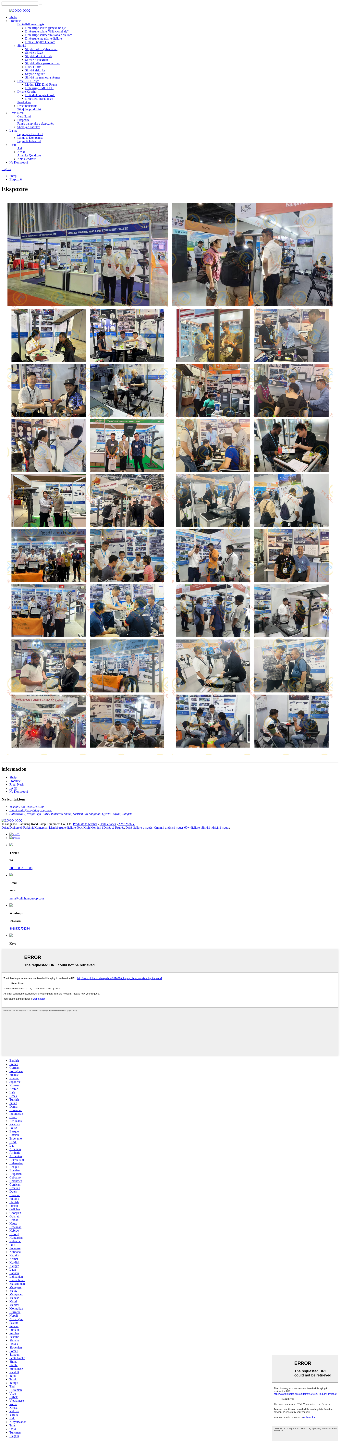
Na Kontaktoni (18, 162)
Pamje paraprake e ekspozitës (35, 123)
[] (40, 4)
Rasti (12, 144)
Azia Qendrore (26, 159)
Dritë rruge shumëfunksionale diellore (48, 35)
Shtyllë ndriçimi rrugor (215, 827)
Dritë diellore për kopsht (40, 95)
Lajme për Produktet (30, 134)
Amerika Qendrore (29, 155)
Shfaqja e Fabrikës (28, 127)
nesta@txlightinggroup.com (26, 898)
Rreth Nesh (16, 113)
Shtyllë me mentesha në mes (42, 77)
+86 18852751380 (20, 868)
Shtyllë (21, 45)
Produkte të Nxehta (85, 824)
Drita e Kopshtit (27, 91)
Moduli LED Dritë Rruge (41, 84)
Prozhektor (24, 102)
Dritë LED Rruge (28, 81)
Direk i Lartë (33, 66)
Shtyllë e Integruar (36, 59)
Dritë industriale (27, 105)
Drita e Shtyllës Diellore (40, 42)
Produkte (15, 20)
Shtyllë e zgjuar (34, 74)
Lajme (13, 130)
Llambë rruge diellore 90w (65, 827)
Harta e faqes (108, 824)
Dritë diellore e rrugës (30, 24)
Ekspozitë (23, 120)
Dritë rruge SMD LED (39, 88)
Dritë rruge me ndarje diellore (43, 38)
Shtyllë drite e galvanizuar (41, 49)
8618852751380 (19, 928)
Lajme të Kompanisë (30, 137)
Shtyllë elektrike (35, 70)
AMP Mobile (126, 824)
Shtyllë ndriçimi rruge (38, 56)
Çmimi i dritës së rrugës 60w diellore (177, 827)
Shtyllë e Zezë (34, 52)
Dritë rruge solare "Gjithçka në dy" (47, 31)
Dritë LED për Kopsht (39, 98)
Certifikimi (24, 116)
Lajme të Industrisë (29, 141)
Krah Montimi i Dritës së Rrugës (103, 827)
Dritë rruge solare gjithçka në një (45, 28)
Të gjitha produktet (29, 109)
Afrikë (21, 151)
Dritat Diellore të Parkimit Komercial (24, 827)
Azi (19, 148)
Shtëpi (13, 17)
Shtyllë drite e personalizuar (42, 63)
